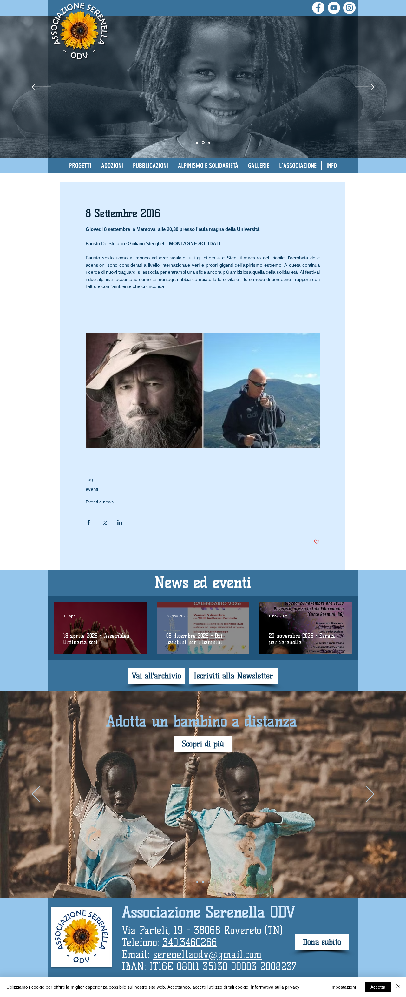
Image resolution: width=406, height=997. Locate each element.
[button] (112, 165)
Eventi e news (100, 501)
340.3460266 (189, 942)
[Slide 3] (209, 143)
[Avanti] (364, 87)
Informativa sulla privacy (275, 987)
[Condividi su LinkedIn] (120, 522)
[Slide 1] (203, 142)
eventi (92, 489)
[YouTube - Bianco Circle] (334, 8)
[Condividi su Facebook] (89, 522)
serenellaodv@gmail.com (207, 954)
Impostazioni (343, 987)
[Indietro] (41, 87)
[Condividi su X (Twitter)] (104, 522)
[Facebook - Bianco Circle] (318, 8)
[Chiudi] (398, 987)
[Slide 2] (197, 143)
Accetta (377, 987)
